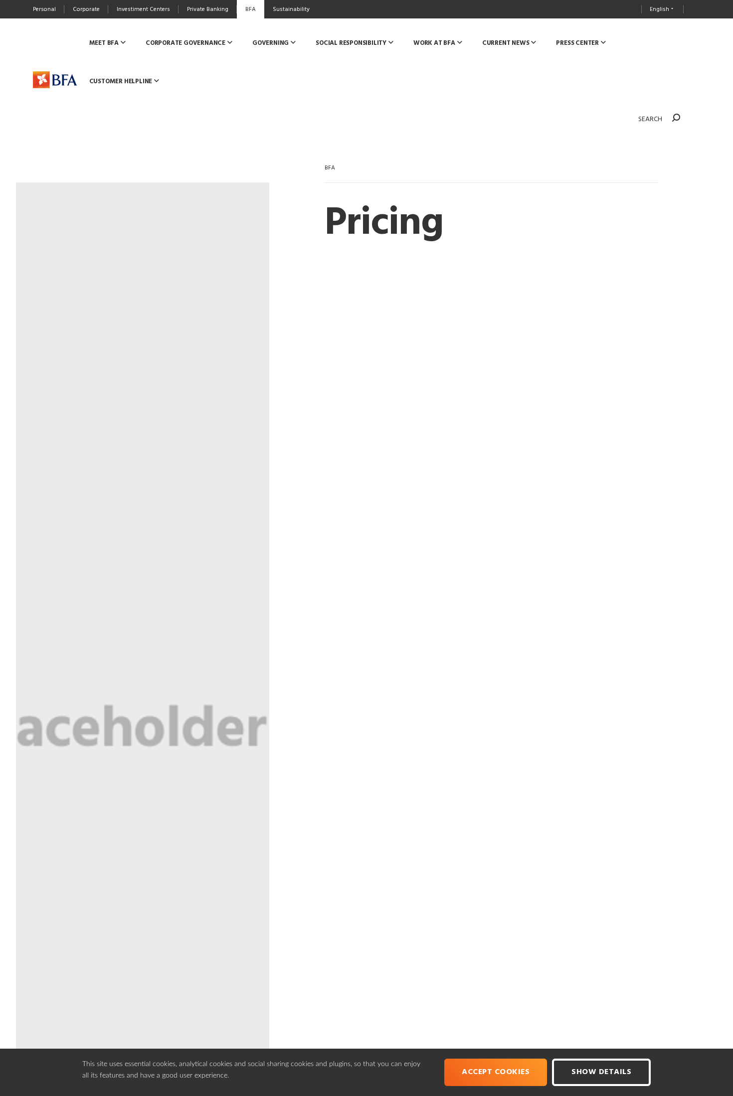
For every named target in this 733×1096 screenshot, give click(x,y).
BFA (330, 168)
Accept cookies (496, 1072)
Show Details (601, 1072)
